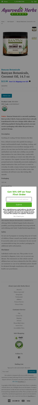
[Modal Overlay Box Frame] (19, 203)
